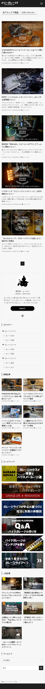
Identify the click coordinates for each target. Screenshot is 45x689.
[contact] (22, 315)
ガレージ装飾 (9, 354)
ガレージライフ (10, 358)
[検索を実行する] (41, 668)
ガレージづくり (10, 331)
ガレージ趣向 (9, 363)
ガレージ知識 (9, 340)
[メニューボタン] (41, 3)
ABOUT (22, 308)
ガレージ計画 (9, 336)
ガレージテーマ (10, 345)
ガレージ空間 (9, 349)
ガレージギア (9, 367)
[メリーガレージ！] (10, 3)
